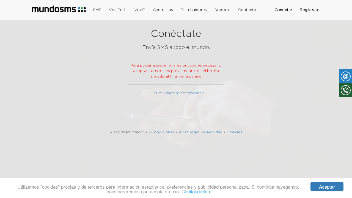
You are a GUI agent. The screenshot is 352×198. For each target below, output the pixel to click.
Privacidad (212, 132)
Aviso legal (189, 132)
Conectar (283, 9)
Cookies (234, 132)
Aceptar (327, 186)
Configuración (196, 191)
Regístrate (310, 9)
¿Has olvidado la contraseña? (176, 93)
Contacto (247, 9)
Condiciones (163, 132)
